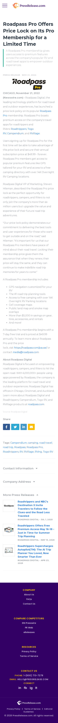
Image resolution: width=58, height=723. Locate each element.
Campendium (15, 133)
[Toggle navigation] (4, 6)
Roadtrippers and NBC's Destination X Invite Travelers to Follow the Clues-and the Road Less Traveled (34, 508)
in (19, 688)
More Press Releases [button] (19, 495)
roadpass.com (36, 404)
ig (31, 688)
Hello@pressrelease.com (32, 679)
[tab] (29, 468)
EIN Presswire (29, 623)
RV (21, 451)
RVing (38, 451)
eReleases (29, 632)
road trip (8, 447)
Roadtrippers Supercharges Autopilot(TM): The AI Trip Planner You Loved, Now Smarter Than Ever (35, 551)
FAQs (29, 599)
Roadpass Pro (35, 447)
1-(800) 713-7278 (33, 675)
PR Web (29, 627)
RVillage (35, 133)
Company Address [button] (17, 481)
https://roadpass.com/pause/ (30, 347)
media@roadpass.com (26, 352)
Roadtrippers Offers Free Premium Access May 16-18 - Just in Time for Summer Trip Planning (36, 531)
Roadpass (20, 447)
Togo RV (48, 451)
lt (36, 688)
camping (33, 442)
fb (25, 688)
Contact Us (29, 603)
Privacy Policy (29, 651)
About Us (29, 594)
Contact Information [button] (18, 468)
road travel (45, 442)
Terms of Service (29, 656)
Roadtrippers (18, 129)
